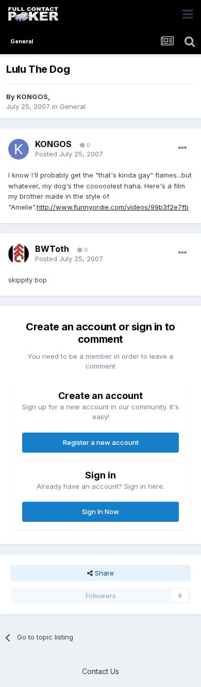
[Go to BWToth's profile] (18, 254)
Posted (69, 154)
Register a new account (101, 442)
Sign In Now (100, 511)
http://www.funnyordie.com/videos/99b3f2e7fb (113, 207)
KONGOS (32, 96)
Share (103, 573)
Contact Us (100, 671)
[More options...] (182, 148)
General (73, 106)
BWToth (52, 249)
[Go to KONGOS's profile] (18, 149)
